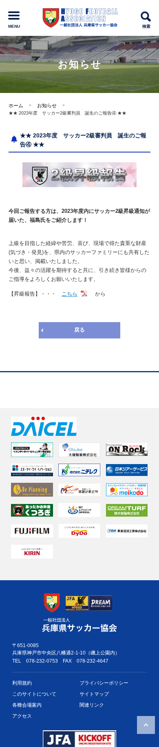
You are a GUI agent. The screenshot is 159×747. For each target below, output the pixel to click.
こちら (69, 294)
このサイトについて (34, 694)
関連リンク (92, 705)
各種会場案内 (27, 705)
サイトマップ (94, 694)
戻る (79, 330)
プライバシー (104, 683)
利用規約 (22, 683)
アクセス (22, 716)
